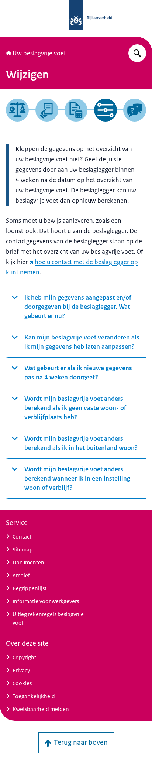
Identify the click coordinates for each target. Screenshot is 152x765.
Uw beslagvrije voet (39, 53)
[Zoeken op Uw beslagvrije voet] (137, 53)
